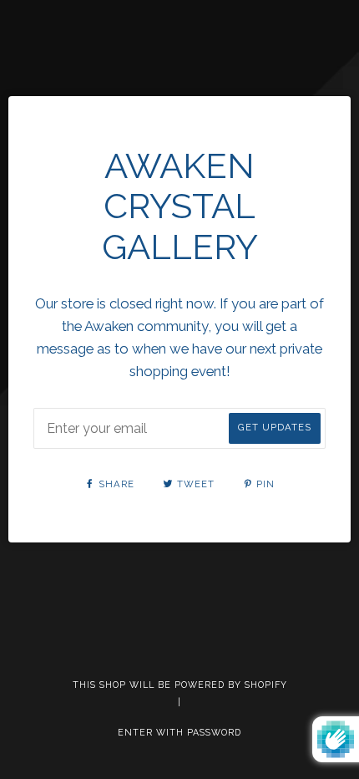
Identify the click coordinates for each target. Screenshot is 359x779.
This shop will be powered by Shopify (180, 685)
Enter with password (179, 732)
